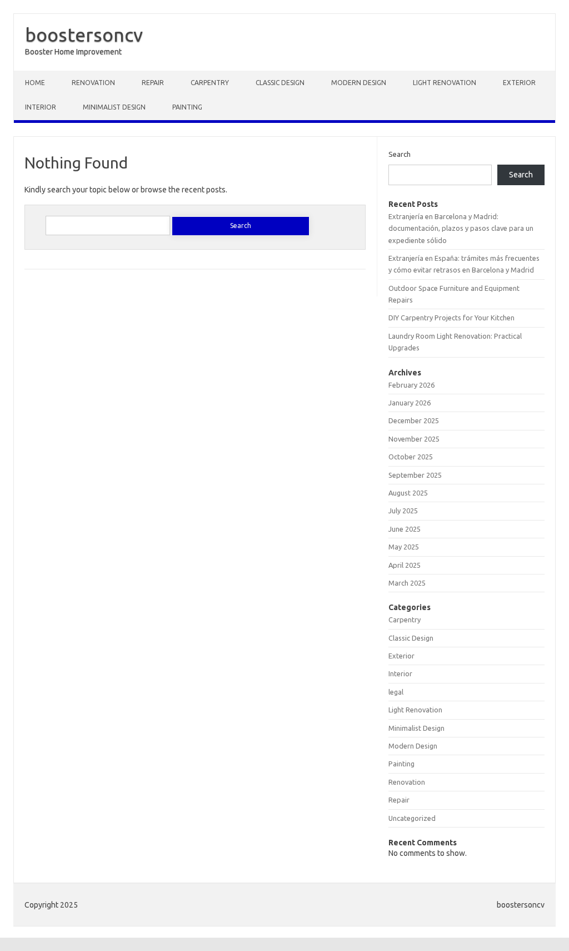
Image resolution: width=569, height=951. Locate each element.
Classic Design (280, 82)
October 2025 (410, 456)
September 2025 (415, 475)
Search (399, 154)
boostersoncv (84, 34)
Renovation (93, 82)
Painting (187, 107)
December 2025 (413, 420)
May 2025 (403, 547)
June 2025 (404, 529)
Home (35, 82)
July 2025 (403, 510)
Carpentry (210, 82)
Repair (153, 82)
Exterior (519, 82)
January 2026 (409, 403)
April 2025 (404, 565)
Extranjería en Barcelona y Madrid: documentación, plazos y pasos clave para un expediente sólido (460, 228)
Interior (40, 107)
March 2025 (407, 583)
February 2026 (411, 385)
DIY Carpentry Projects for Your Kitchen (451, 317)
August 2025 (408, 493)
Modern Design (358, 82)
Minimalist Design (114, 107)
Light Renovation (444, 82)
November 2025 (414, 439)
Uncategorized (412, 818)
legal (395, 692)
